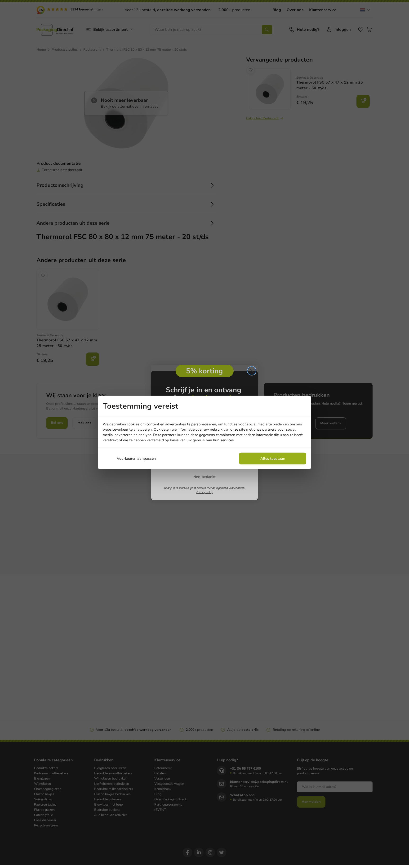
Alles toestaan (272, 458)
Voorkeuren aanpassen (136, 458)
